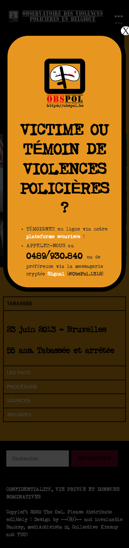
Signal (56, 274)
